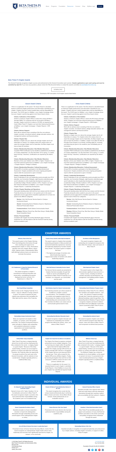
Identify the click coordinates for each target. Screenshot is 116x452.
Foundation (62, 6)
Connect (77, 6)
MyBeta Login (91, 6)
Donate (100, 6)
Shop (83, 6)
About (47, 6)
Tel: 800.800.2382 (99, 441)
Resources (70, 6)
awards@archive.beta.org (88, 85)
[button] (58, 90)
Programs (54, 6)
